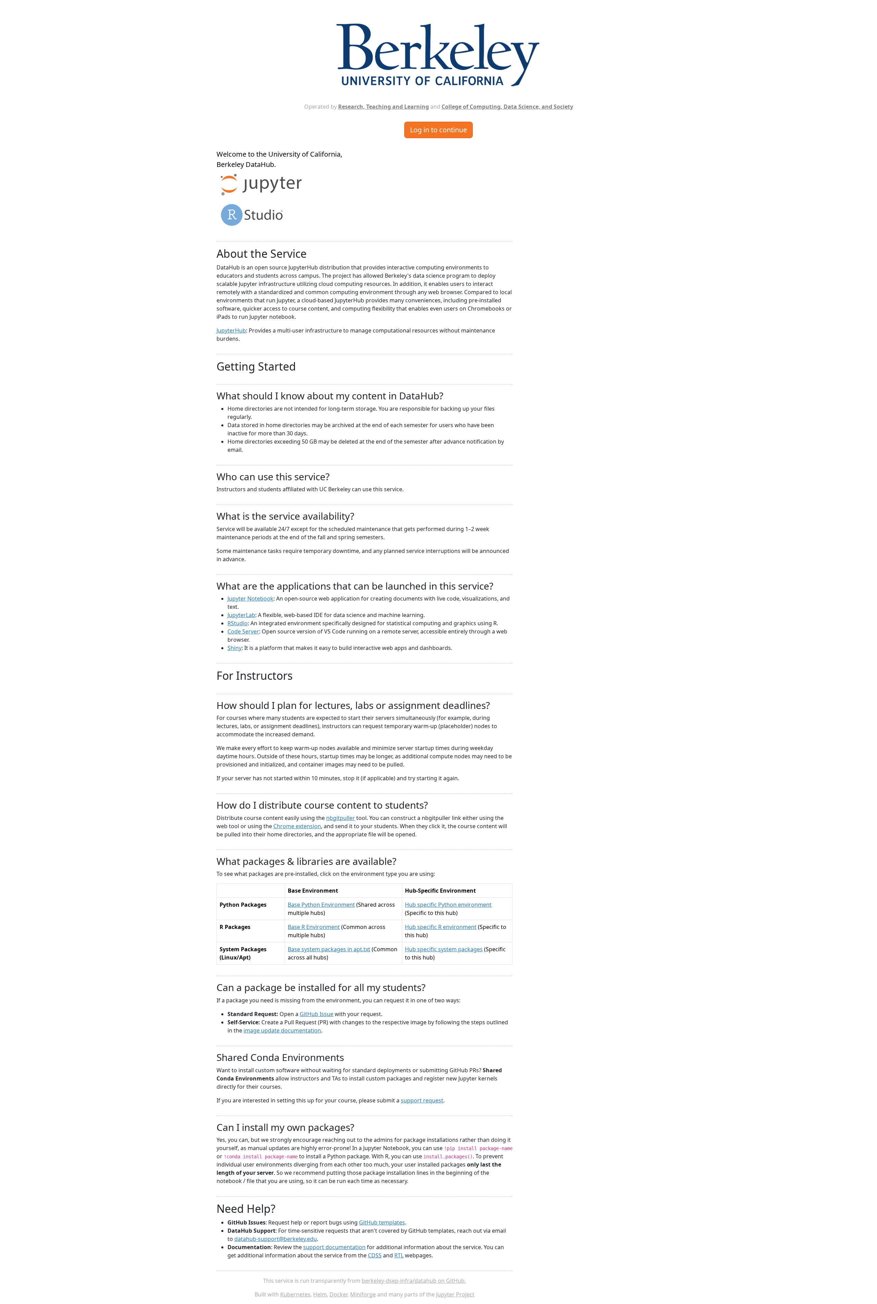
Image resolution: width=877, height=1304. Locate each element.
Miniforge (363, 1294)
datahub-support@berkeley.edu (275, 1239)
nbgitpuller (340, 818)
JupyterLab (241, 615)
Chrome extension (297, 826)
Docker (338, 1294)
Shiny (234, 648)
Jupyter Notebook (250, 598)
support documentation (334, 1247)
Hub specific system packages (444, 949)
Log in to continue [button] (438, 129)
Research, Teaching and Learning (383, 106)
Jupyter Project (455, 1294)
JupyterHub (231, 330)
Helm (320, 1294)
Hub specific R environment (441, 927)
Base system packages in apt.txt (329, 949)
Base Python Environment (321, 904)
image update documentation (282, 1030)
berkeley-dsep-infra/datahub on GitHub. (414, 1280)
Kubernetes (295, 1294)
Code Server (243, 631)
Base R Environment (314, 927)
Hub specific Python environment (448, 904)
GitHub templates (382, 1222)
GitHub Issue (316, 1014)
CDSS (375, 1255)
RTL (399, 1255)
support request (422, 1100)
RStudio (237, 623)
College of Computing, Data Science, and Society (507, 106)
